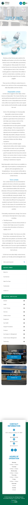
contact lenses (7, 315)
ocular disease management (10, 337)
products (5, 330)
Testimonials (6, 286)
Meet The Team (7, 281)
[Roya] (14, 502)
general (5, 300)
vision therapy (6, 308)
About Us (5, 272)
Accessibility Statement (8, 498)
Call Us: (20, 3)
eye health (5, 323)
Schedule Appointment (24, 3)
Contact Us (5, 290)
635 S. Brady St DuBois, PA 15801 (14, 432)
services (5, 311)
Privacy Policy (17, 498)
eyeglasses (6, 319)
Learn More (14, 357)
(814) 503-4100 (14, 437)
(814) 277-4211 (14, 441)
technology (6, 341)
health (4, 304)
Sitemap (23, 498)
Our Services (6, 276)
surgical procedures (8, 326)
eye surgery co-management (10, 334)
